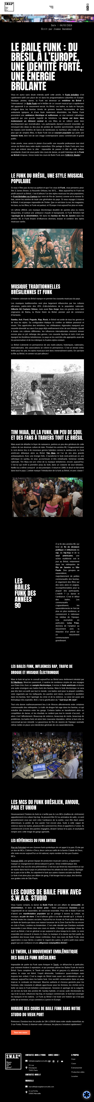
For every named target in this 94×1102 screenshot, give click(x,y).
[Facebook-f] (58, 1061)
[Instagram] (49, 1061)
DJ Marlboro (17, 682)
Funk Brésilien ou (25, 196)
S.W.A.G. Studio (72, 155)
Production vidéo (77, 1072)
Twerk (56, 965)
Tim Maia (50, 453)
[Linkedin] (53, 1061)
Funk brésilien (72, 95)
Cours (73, 1063)
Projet (73, 1059)
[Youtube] (62, 1061)
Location (74, 1076)
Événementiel (76, 1068)
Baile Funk (32, 103)
